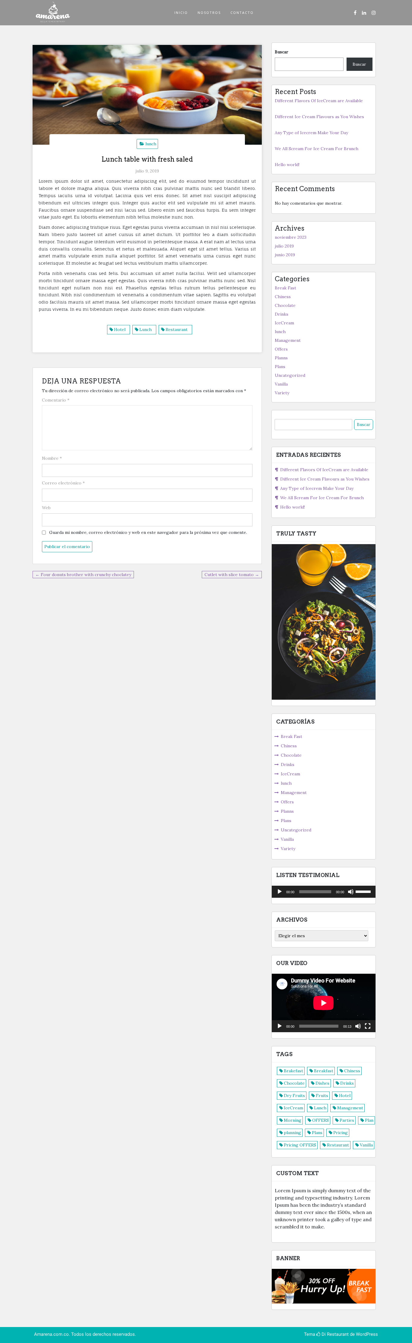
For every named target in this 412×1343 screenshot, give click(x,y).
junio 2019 (285, 254)
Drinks (281, 314)
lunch (150, 144)
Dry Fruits (294, 1095)
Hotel (119, 329)
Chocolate (285, 305)
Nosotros (209, 12)
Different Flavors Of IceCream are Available (319, 100)
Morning (292, 1120)
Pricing (340, 1132)
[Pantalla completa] (368, 1026)
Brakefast (293, 1070)
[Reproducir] (280, 892)
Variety (282, 393)
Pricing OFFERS (300, 1145)
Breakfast (323, 1070)
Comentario (55, 400)
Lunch (145, 329)
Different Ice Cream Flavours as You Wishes (319, 116)
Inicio (181, 12)
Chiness (283, 296)
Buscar (281, 52)
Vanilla (281, 384)
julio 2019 (284, 246)
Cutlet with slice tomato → (231, 574)
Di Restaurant (334, 1334)
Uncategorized (290, 375)
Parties (347, 1120)
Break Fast (285, 288)
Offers (281, 349)
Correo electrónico (63, 483)
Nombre (52, 458)
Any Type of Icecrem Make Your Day (311, 132)
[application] (324, 892)
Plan (369, 1120)
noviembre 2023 (290, 237)
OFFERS (320, 1120)
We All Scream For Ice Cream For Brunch (316, 148)
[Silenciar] (351, 892)
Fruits (322, 1095)
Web (46, 507)
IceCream (284, 323)
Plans (280, 366)
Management (288, 340)
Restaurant (177, 329)
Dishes (322, 1083)
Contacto (242, 12)
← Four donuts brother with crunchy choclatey (83, 574)
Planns (281, 358)
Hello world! (287, 164)
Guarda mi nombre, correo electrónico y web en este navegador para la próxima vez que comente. (148, 532)
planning (292, 1132)
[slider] (364, 891)
